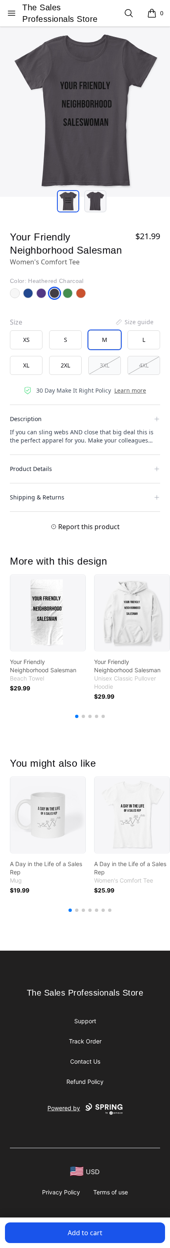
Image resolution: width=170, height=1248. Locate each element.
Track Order (85, 1041)
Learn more (130, 390)
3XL (104, 365)
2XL (65, 365)
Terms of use (110, 1192)
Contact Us (85, 1061)
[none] (134, 322)
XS (26, 340)
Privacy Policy (61, 1192)
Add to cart (85, 1232)
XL (26, 365)
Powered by (63, 1107)
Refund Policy (85, 1081)
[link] (47, 613)
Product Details (31, 469)
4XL (144, 365)
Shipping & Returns (37, 497)
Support (85, 1020)
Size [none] (16, 322)
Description (26, 419)
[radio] (26, 339)
